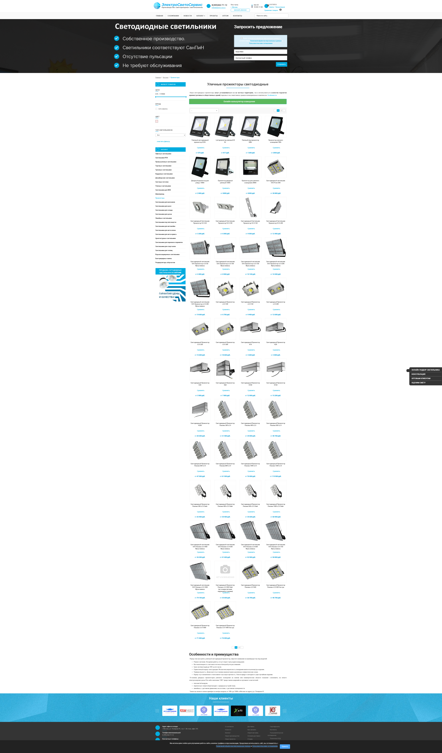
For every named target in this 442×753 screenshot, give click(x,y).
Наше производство (232, 736)
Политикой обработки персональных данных (266, 41)
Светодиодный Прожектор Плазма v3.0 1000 (200, 626)
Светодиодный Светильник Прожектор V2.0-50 (199, 222)
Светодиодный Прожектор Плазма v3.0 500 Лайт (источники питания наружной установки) (225, 587)
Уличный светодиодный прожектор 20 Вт (200, 141)
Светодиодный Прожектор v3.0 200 (275, 303)
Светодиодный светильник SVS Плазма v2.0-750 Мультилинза (275, 547)
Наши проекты (230, 739)
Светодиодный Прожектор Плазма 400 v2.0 (250, 424)
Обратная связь (252, 733)
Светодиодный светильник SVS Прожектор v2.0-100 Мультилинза (225, 264)
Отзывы (250, 739)
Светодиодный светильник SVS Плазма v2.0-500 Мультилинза (225, 547)
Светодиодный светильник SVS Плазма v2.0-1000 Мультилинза (199, 587)
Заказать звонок (240, 10)
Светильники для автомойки (165, 226)
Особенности (272, 95)
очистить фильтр (163, 141)
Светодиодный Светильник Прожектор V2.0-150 (250, 222)
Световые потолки (161, 182)
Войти (271, 7)
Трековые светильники (163, 170)
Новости (188, 16)
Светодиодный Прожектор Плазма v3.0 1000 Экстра (225, 626)
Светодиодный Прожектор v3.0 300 (225, 343)
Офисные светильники (163, 154)
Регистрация (280, 7)
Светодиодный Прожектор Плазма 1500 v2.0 (275, 465)
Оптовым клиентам (421, 378)
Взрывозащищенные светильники (167, 254)
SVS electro (162, 109)
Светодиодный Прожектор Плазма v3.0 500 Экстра (275, 586)
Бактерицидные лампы (163, 258)
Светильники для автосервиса (165, 234)
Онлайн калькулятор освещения (239, 101)
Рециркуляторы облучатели (165, 262)
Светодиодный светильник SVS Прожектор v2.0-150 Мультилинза (250, 264)
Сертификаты (275, 726)
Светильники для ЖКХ (163, 190)
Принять (285, 746)
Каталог (200, 16)
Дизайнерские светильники (165, 178)
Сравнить (200, 148)
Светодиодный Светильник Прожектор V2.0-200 (275, 222)
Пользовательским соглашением (260, 43)
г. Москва (234, 7)
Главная (159, 16)
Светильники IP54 (161, 158)
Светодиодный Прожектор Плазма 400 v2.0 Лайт (225, 505)
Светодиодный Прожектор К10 (250, 343)
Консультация (418, 374)
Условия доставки (253, 736)
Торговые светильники (163, 166)
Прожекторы (160, 198)
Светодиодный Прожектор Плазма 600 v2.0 (200, 465)
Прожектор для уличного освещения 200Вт (250, 182)
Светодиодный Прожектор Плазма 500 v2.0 (275, 424)
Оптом (225, 16)
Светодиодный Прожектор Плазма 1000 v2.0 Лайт (275, 505)
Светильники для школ (163, 206)
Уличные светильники (163, 186)
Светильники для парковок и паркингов (169, 242)
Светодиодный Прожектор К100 (250, 384)
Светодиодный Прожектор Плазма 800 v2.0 (225, 465)
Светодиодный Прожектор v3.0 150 (250, 303)
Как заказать (251, 730)
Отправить (281, 64)
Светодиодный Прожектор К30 (200, 384)
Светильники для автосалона (165, 230)
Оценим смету (418, 383)
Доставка (250, 726)
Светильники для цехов (163, 214)
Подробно (250, 602)
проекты (214, 16)
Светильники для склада (164, 210)
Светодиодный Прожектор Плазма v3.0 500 (250, 586)
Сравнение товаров (272, 10)
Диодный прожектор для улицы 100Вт (200, 182)
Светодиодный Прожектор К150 (275, 384)
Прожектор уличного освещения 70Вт (275, 141)
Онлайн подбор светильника (426, 370)
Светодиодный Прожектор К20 (275, 343)
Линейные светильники (163, 218)
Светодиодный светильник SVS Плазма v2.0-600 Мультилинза (250, 547)
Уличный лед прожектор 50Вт (250, 141)
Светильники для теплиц (164, 250)
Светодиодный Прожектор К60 (225, 384)
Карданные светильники (164, 174)
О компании (173, 16)
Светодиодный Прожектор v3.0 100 (225, 303)
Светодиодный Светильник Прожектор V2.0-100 (225, 222)
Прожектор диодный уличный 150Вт (225, 182)
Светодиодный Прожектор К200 (200, 424)
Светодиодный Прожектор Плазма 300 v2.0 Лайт (200, 505)
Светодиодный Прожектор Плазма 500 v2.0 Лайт (250, 505)
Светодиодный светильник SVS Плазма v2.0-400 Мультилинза (199, 547)
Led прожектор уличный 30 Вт (225, 141)
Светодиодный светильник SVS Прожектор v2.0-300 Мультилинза (199, 304)
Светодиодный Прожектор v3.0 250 (200, 343)
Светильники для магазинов (165, 202)
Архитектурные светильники (165, 238)
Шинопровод (159, 194)
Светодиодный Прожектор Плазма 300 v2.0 (225, 424)
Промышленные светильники (165, 162)
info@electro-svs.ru (218, 8)
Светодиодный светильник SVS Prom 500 (275, 182)
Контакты (237, 16)
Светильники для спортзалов (165, 246)
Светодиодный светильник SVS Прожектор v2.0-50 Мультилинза (199, 264)
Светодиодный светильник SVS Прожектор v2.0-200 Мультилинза (275, 264)
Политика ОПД (275, 738)
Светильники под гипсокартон (165, 222)
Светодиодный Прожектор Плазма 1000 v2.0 (250, 465)
